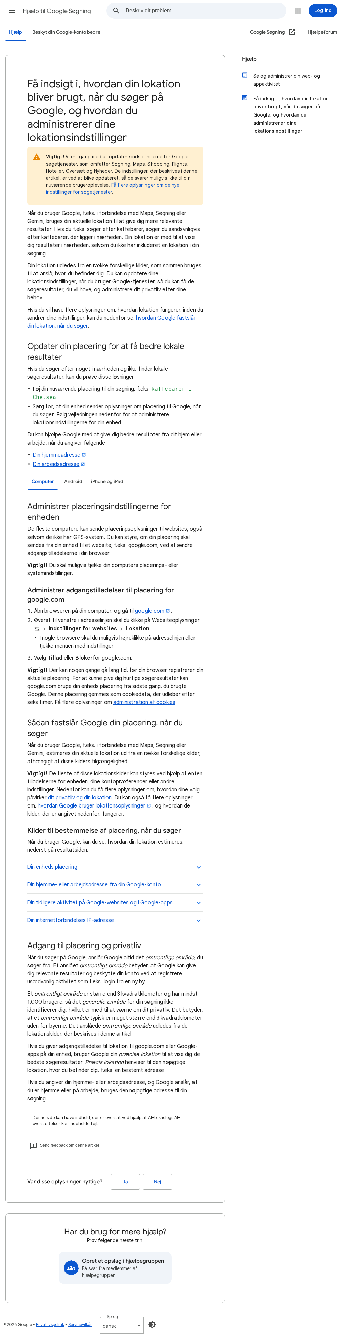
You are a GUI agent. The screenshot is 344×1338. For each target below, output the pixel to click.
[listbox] (122, 1325)
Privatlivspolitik (50, 1324)
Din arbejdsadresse (56, 464)
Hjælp (15, 32)
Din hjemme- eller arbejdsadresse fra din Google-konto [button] (94, 884)
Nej (157, 1182)
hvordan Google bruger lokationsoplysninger (91, 805)
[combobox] (206, 10)
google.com (149, 611)
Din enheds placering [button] (52, 867)
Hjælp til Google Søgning (57, 11)
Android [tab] (73, 482)
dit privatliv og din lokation (80, 797)
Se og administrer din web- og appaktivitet (286, 80)
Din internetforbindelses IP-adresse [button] (70, 920)
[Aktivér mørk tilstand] (152, 1325)
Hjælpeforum (322, 32)
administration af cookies (144, 702)
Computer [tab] (43, 482)
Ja (125, 1182)
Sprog (112, 1316)
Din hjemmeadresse (56, 455)
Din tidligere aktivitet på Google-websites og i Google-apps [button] (100, 902)
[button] (12, 11)
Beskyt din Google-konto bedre (66, 32)
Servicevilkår (80, 1324)
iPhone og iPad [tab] (107, 482)
